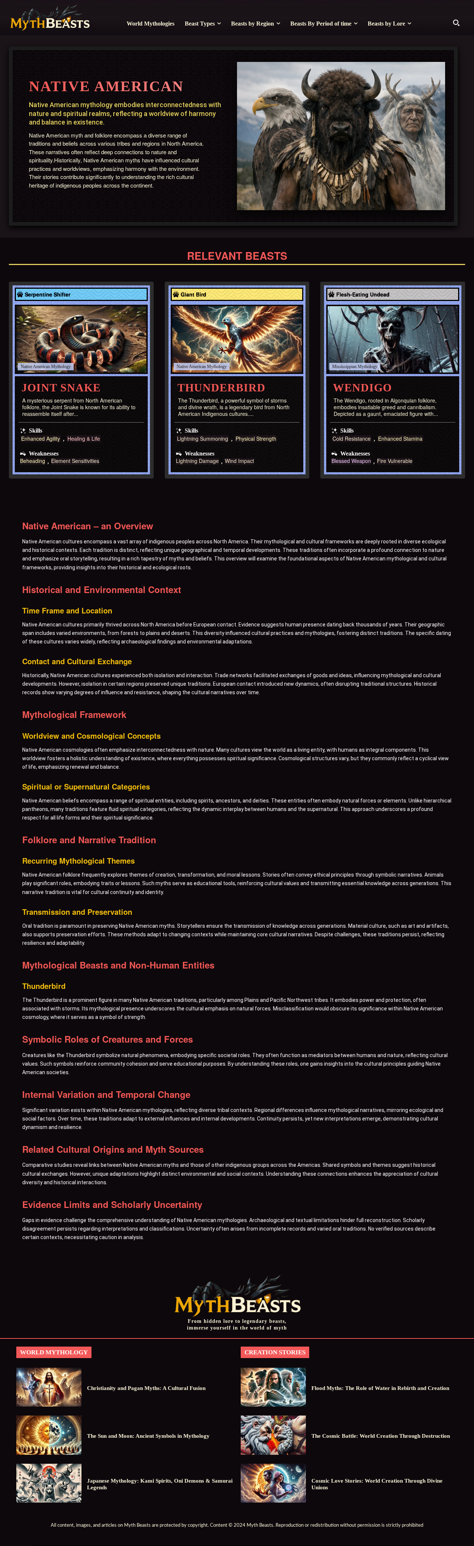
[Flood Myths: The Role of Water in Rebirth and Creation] (273, 1387)
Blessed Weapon (351, 461)
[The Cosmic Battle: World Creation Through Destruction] (273, 1435)
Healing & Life (83, 438)
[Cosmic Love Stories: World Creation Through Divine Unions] (273, 1483)
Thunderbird (221, 387)
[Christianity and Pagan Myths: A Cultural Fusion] (48, 1387)
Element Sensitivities (75, 461)
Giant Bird (193, 294)
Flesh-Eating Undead (363, 294)
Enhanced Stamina (400, 438)
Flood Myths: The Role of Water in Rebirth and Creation (380, 1388)
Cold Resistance (352, 438)
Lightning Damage (197, 461)
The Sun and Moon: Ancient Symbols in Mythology (148, 1436)
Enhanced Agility (40, 438)
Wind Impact (239, 461)
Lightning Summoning (202, 438)
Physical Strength (256, 438)
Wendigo (362, 387)
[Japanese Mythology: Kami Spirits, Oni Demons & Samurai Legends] (48, 1483)
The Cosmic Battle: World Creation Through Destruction (380, 1436)
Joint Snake (61, 387)
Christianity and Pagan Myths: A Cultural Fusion (146, 1388)
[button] (456, 23)
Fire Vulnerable (395, 461)
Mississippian (344, 366)
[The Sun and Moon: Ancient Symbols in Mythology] (48, 1435)
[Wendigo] (392, 339)
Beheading (32, 461)
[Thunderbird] (237, 339)
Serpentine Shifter (47, 294)
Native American (35, 366)
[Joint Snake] (81, 339)
